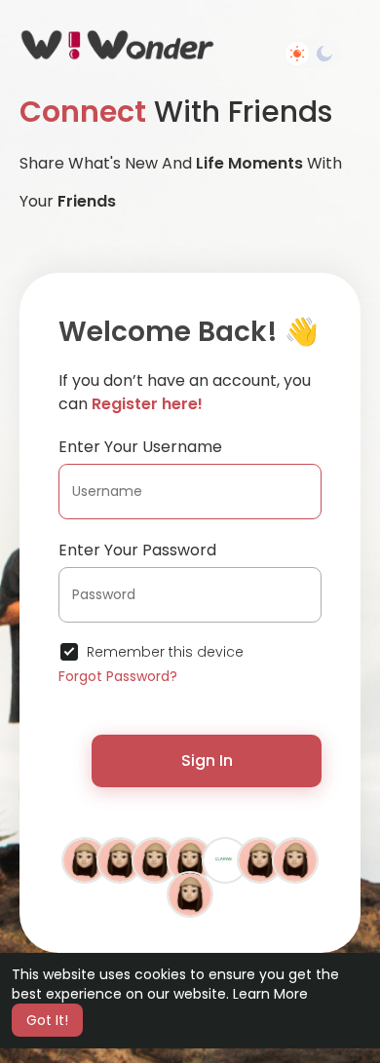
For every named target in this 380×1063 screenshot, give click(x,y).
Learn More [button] (270, 994)
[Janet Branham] (295, 859)
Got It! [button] (47, 1020)
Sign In (207, 760)
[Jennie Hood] (190, 893)
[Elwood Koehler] (119, 859)
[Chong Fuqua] (154, 859)
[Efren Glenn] (260, 859)
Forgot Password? (117, 676)
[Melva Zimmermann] (84, 859)
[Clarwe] (225, 859)
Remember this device (165, 652)
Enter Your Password (137, 550)
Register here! (147, 404)
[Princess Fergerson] (190, 859)
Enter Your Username (140, 447)
